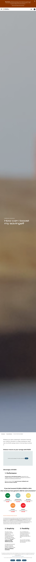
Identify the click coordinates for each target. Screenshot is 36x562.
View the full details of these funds (9, 515)
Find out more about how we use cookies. (18, 556)
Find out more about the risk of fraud (18, 5)
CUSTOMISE (18, 560)
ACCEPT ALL (12, 560)
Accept (26, 458)
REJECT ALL (24, 560)
